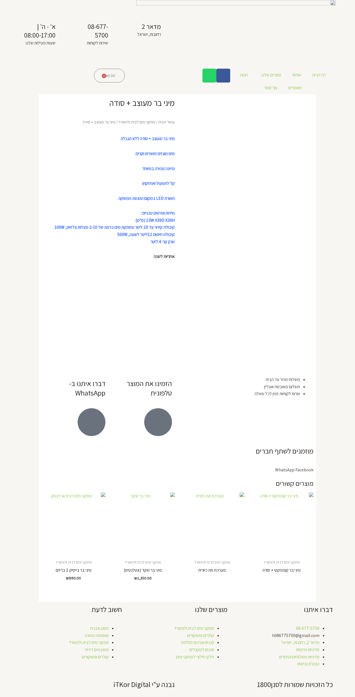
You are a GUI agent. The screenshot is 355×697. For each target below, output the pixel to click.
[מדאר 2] (168, 29)
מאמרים (295, 88)
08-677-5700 (98, 30)
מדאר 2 (151, 26)
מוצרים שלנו (271, 75)
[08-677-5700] (115, 29)
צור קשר (270, 88)
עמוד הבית (166, 122)
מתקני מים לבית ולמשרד (136, 122)
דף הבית (319, 75)
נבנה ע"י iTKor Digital (144, 684)
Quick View (281, 551)
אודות (296, 75)
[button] (304, 470)
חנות (244, 75)
